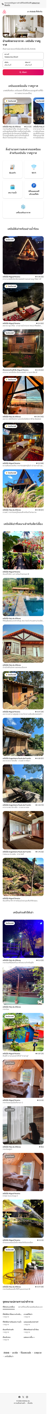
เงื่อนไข (29, 1403)
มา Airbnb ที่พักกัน (34, 11)
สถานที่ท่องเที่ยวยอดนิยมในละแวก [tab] (30, 1307)
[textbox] (12, 65)
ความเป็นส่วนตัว (19, 1403)
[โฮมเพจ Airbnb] (4, 11)
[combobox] (23, 57)
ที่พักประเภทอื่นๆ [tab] (9, 1307)
